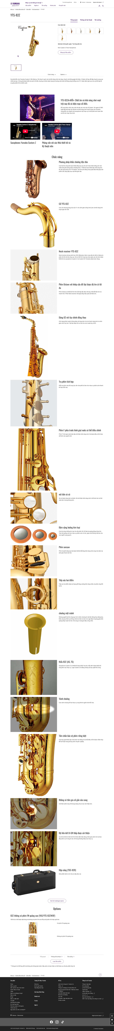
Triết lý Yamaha (85, 991)
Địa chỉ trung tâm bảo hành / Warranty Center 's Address (68, 990)
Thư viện (60, 996)
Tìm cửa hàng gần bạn (67, 2)
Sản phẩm (28, 5)
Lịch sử (84, 995)
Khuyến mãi (62, 5)
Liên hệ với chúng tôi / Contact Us (66, 984)
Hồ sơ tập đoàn (85, 986)
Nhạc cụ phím (13, 986)
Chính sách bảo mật (40, 1028)
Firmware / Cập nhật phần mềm (65, 998)
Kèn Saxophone (35, 9)
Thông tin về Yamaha (87, 980)
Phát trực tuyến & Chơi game (17, 1006)
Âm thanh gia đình (14, 1004)
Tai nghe (12, 1000)
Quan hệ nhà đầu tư (86, 997)
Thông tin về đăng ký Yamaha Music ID (67, 987)
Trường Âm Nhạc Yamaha (40, 980)
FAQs (59, 986)
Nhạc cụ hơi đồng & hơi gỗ (33, 3)
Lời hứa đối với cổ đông (87, 993)
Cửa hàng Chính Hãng (39, 992)
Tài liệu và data (61, 1000)
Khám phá (53, 5)
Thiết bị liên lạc (13, 1008)
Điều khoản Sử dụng (30, 1028)
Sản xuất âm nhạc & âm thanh (17, 987)
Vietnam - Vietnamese (86, 2)
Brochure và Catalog (62, 994)
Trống (11, 991)
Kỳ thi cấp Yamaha (38, 986)
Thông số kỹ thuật (86, 20)
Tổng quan (74, 20)
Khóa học (36, 984)
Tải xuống (44, 5)
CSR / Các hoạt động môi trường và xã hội (91, 998)
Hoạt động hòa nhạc (38, 987)
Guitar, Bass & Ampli (15, 989)
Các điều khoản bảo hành (64, 993)
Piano (11, 984)
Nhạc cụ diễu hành (14, 998)
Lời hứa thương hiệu (86, 987)
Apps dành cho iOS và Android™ (17, 1009)
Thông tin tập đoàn (86, 984)
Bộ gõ (11, 997)
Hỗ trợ (75, 2)
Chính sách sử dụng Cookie (52, 1028)
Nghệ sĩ (36, 5)
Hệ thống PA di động (15, 1002)
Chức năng (51, 74)
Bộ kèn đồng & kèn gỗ (20, 9)
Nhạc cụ (12, 9)
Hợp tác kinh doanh (97, 2)
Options (62, 74)
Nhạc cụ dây (13, 995)
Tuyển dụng (84, 989)
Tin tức (36, 1001)
